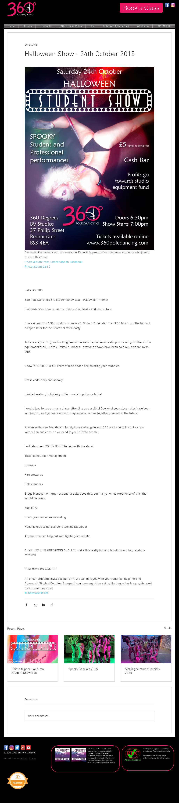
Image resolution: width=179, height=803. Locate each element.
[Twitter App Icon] (17, 747)
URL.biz (23, 758)
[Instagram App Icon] (173, 5)
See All (167, 628)
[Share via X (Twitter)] (35, 604)
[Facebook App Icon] (167, 5)
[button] (27, 26)
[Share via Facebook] (26, 604)
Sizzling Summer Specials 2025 (142, 671)
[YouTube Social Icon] (28, 747)
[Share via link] (52, 604)
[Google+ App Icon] (23, 747)
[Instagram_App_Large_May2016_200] (11, 747)
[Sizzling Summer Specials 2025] (146, 649)
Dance (32, 758)
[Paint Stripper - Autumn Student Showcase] (32, 649)
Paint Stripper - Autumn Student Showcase (28, 671)
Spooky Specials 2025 (83, 669)
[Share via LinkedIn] (43, 604)
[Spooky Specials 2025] (89, 649)
